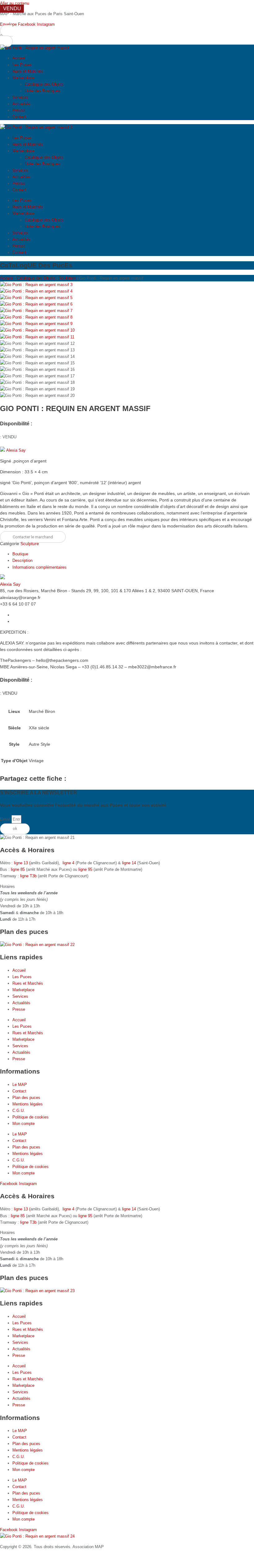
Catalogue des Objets (44, 84)
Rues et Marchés (27, 71)
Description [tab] (22, 560)
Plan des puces (26, 1097)
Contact (19, 117)
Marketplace (23, 78)
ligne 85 (18, 869)
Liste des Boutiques (42, 91)
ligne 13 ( (22, 863)
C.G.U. (18, 1110)
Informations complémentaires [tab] (39, 567)
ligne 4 (69, 863)
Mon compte (23, 1123)
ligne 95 (86, 869)
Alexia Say (16, 450)
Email (5, 819)
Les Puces (22, 65)
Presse (18, 110)
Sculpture (67, 278)
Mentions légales (27, 1104)
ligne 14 (129, 863)
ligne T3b (28, 876)
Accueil (19, 58)
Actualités (21, 104)
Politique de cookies (30, 1117)
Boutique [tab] (20, 554)
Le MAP (19, 1084)
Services (20, 97)
